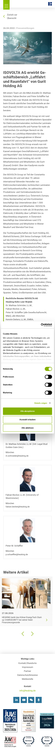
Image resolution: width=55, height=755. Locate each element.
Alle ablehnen (27, 428)
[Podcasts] (39, 700)
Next (32, 633)
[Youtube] (24, 700)
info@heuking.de (27, 690)
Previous (23, 633)
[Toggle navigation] (6, 5)
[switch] (48, 377)
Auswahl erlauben (27, 419)
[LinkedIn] (16, 700)
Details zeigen (40, 403)
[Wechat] (31, 700)
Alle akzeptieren (27, 411)
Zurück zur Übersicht (12, 16)
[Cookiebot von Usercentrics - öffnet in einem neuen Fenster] (41, 325)
